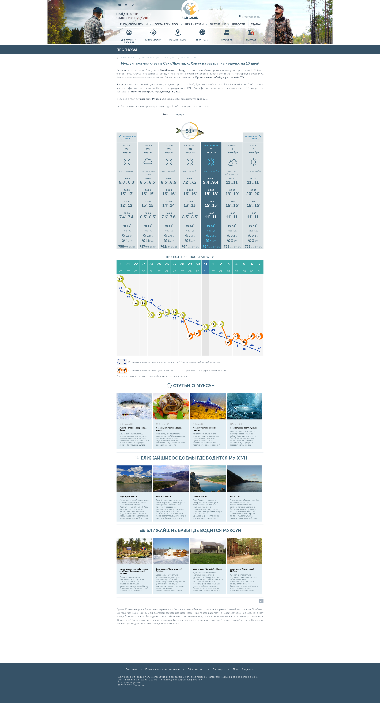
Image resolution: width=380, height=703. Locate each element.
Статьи (256, 24)
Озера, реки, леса (167, 24)
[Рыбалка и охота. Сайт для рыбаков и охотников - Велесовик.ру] (190, 10)
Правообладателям (243, 669)
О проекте (131, 669)
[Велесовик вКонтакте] (119, 5)
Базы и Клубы (194, 24)
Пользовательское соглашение (162, 669)
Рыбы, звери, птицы (134, 24)
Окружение (218, 24)
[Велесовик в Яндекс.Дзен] (133, 5)
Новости (238, 24)
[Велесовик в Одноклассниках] (126, 5)
